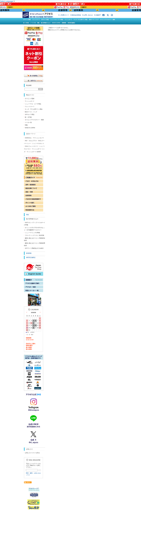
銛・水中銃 (26, 22)
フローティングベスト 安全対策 (34, 235)
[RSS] (28, 482)
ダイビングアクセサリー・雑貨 (107, 19)
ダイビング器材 (27, 19)
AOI (26, 140)
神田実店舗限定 (71, 22)
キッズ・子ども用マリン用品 (80, 19)
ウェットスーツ (36, 19)
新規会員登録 (76, 15)
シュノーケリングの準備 (32, 232)
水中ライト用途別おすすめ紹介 (34, 248)
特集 (38, 22)
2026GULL (28, 138)
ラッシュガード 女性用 (34, 151)
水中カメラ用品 (45, 19)
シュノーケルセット (38, 143)
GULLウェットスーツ (31, 146)
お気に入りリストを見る (32, 453)
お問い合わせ (88, 15)
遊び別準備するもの (45, 22)
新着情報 (64, 22)
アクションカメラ (38, 138)
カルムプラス (33, 140)
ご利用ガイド (64, 15)
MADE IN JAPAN (56, 22)
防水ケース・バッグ (94, 19)
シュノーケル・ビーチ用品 (56, 19)
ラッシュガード (68, 19)
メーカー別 (33, 22)
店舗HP (98, 15)
